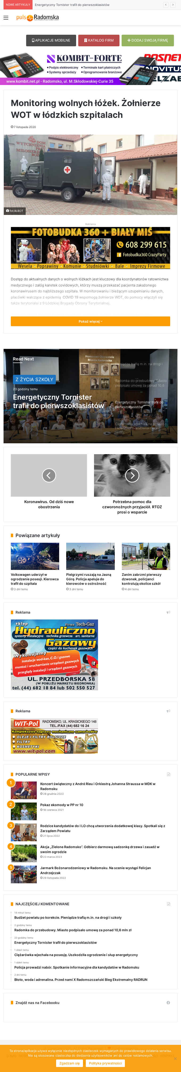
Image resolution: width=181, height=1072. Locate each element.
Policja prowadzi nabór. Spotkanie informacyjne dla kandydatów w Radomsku (91, 5)
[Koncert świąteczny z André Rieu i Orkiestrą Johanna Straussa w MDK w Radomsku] (24, 790)
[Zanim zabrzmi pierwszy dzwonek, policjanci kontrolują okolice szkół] (146, 556)
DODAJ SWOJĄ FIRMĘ (149, 40)
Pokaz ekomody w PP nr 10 (61, 805)
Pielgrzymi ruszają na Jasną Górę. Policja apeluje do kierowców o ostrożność (88, 578)
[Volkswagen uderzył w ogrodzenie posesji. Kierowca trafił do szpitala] (35, 556)
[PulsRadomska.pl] (37, 17)
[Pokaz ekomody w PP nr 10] (24, 811)
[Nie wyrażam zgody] (175, 1058)
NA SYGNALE (30, 379)
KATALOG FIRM (100, 40)
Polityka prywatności (105, 1063)
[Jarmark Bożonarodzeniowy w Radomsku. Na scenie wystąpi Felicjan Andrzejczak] (24, 874)
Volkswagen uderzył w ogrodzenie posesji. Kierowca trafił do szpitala (35, 578)
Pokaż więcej (89, 321)
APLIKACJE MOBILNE (52, 40)
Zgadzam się (69, 1063)
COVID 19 (70, 297)
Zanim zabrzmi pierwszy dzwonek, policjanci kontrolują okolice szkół (141, 578)
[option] (90, 396)
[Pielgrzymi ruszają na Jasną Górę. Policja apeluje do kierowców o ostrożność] (90, 556)
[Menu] (6, 19)
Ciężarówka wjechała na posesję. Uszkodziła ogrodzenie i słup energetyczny (54, 401)
